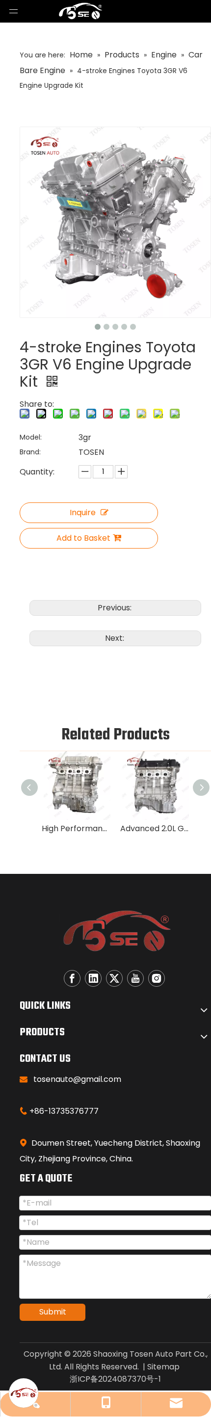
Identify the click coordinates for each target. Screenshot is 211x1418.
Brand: (30, 452)
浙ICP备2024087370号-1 (115, 1379)
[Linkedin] (93, 978)
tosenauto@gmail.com (77, 1079)
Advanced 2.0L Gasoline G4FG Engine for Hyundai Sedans (154, 828)
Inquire (83, 512)
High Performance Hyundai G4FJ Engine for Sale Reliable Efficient (76, 828)
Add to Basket (83, 538)
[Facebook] (72, 978)
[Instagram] (156, 978)
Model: (31, 437)
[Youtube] (135, 978)
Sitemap (163, 1366)
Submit (52, 1311)
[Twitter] (114, 978)
